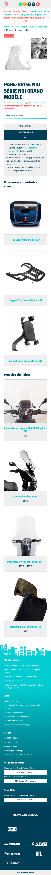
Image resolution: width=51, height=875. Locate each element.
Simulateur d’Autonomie (13, 681)
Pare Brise (42, 27)
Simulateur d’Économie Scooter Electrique (20, 677)
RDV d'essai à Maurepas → (25, 781)
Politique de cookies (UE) (14, 721)
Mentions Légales (11, 701)
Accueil (7, 27)
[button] (43, 38)
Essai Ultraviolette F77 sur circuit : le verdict (21, 665)
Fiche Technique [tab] (25, 132)
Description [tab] (25, 126)
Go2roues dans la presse (13, 712)
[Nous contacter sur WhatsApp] (21, 5)
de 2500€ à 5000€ (11, 742)
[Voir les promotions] (25, 5)
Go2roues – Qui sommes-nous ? (16, 717)
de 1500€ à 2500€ (11, 738)
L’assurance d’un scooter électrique (18, 755)
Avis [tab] (25, 137)
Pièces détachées (28, 27)
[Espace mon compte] (29, 5)
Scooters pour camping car (14, 751)
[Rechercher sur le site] (38, 5)
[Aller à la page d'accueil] (14, 5)
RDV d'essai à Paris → (25, 772)
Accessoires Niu (38, 103)
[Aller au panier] (34, 5)
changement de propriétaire (32, 14)
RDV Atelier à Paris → (25, 800)
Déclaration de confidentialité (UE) (17, 725)
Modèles (15, 27)
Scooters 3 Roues (11, 747)
